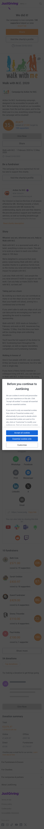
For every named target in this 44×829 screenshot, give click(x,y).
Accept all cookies (22, 433)
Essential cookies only (22, 439)
